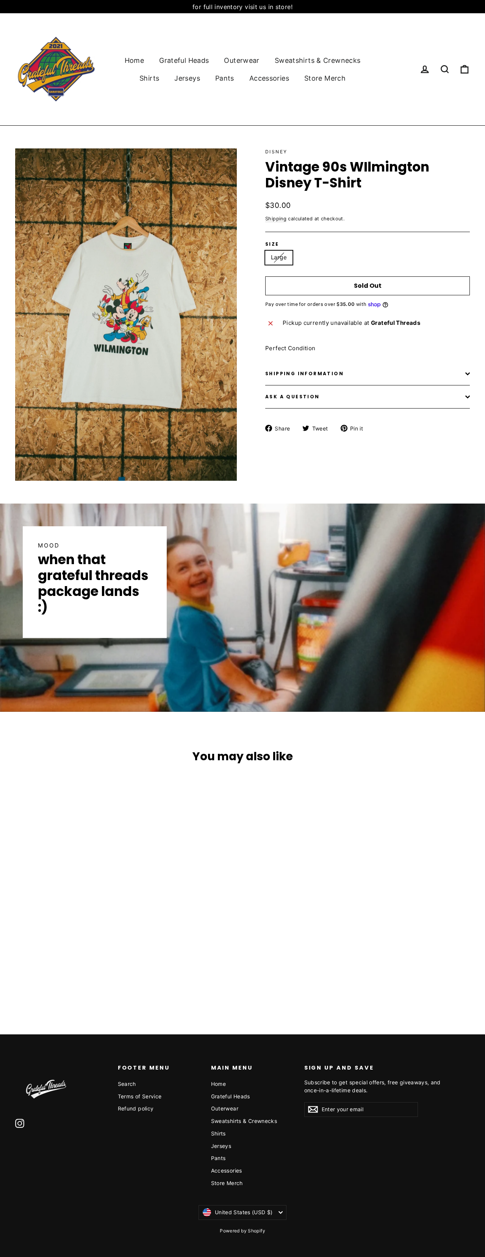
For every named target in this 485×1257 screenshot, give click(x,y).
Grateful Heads (184, 60)
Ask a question (292, 396)
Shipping (275, 218)
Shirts (149, 78)
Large (279, 257)
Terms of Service (140, 1096)
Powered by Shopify (242, 1231)
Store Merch (325, 78)
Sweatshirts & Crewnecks (318, 60)
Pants (224, 78)
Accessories (269, 78)
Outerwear (241, 60)
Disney (276, 151)
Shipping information (304, 373)
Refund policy (136, 1108)
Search (127, 1084)
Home (134, 60)
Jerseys (187, 78)
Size (272, 244)
